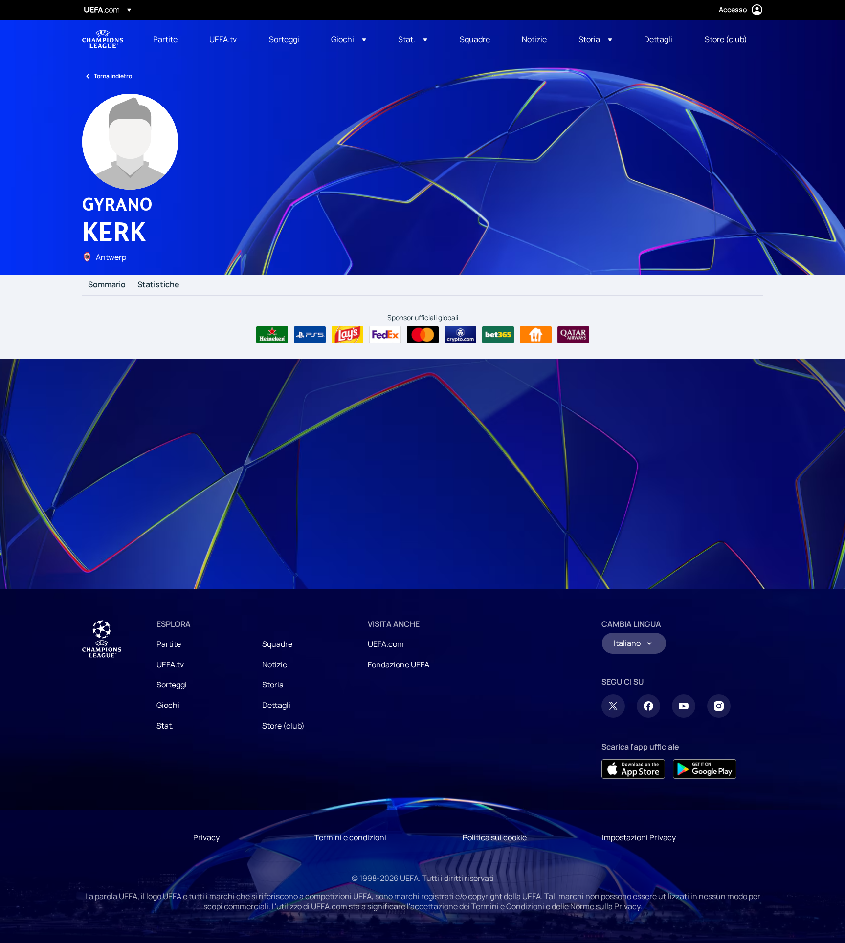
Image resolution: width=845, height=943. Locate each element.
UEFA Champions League (102, 39)
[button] (349, 39)
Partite (168, 644)
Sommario (107, 284)
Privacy (206, 837)
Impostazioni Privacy (639, 837)
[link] (165, 39)
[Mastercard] (423, 334)
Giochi (167, 705)
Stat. (165, 725)
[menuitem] (169, 39)
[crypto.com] (460, 334)
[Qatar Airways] (573, 334)
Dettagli (276, 705)
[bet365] (498, 334)
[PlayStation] (310, 334)
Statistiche (158, 284)
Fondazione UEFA (398, 664)
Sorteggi (171, 684)
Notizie (274, 664)
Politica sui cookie (495, 837)
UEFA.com (386, 644)
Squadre (277, 644)
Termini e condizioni (350, 837)
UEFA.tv (170, 664)
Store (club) (283, 725)
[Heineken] (272, 334)
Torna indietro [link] (113, 76)
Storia (273, 684)
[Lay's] (347, 334)
